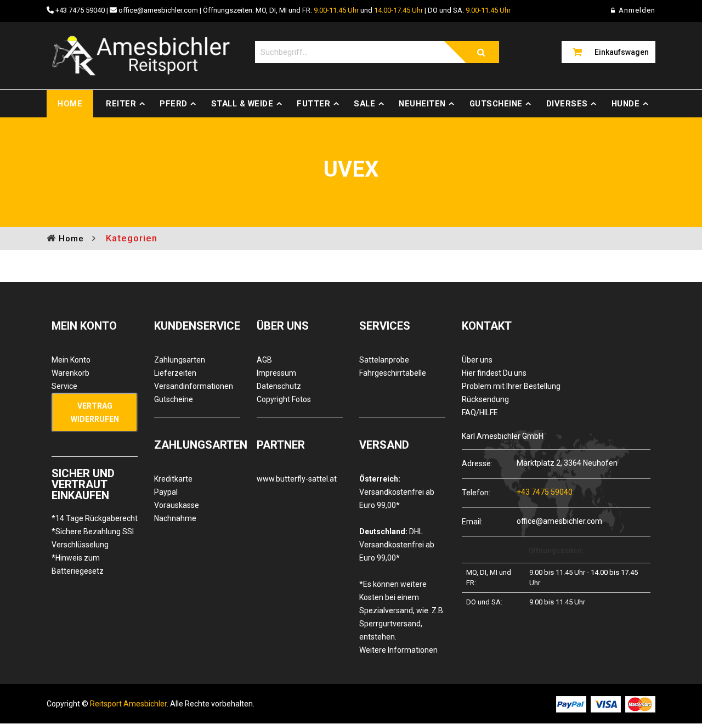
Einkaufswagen (622, 52)
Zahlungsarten (179, 359)
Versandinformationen (193, 386)
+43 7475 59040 (80, 10)
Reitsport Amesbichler (128, 703)
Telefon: (476, 492)
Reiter (121, 104)
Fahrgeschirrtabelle (392, 373)
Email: (472, 521)
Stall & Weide (242, 104)
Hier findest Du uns (494, 373)
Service (64, 386)
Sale (364, 104)
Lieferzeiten (175, 373)
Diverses (567, 104)
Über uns (477, 359)
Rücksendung (485, 399)
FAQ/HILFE (480, 412)
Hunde (626, 104)
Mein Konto (71, 359)
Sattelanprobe (384, 359)
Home (70, 104)
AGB (264, 359)
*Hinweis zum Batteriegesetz (78, 564)
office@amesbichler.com (158, 10)
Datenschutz (279, 386)
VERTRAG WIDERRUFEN (95, 412)
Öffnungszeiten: (556, 550)
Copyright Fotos (284, 399)
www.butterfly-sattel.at (297, 478)
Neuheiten (422, 104)
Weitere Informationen (398, 650)
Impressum (276, 373)
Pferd (174, 104)
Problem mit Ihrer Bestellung (511, 386)
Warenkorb (70, 373)
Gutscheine (496, 104)
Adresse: (477, 463)
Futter (313, 104)
